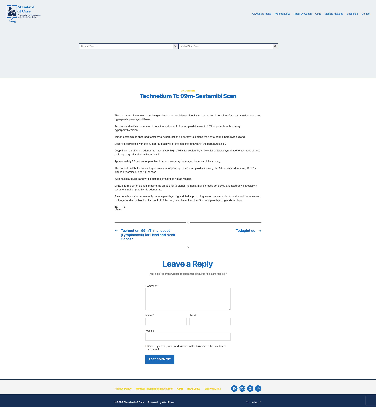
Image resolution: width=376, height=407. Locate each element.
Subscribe (352, 13)
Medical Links (282, 13)
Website (150, 330)
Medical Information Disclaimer (154, 388)
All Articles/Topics (261, 13)
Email (193, 315)
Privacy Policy (123, 388)
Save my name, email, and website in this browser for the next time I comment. (187, 347)
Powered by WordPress (161, 402)
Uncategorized (188, 91)
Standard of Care (134, 402)
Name (149, 315)
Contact (365, 13)
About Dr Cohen (303, 13)
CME (318, 13)
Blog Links (193, 388)
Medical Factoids (334, 13)
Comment (151, 286)
